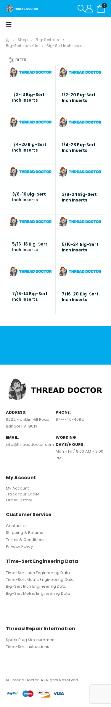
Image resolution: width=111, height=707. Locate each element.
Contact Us (17, 526)
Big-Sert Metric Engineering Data (38, 593)
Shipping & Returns (24, 532)
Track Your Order (22, 494)
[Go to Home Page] (7, 40)
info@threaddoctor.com (30, 444)
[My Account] (89, 8)
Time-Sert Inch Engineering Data (38, 573)
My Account (17, 488)
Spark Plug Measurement (31, 640)
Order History (19, 500)
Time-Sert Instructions (27, 646)
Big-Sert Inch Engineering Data (36, 586)
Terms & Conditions (25, 539)
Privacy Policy (19, 546)
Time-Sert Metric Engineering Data (40, 579)
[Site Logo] (22, 8)
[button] (81, 8)
